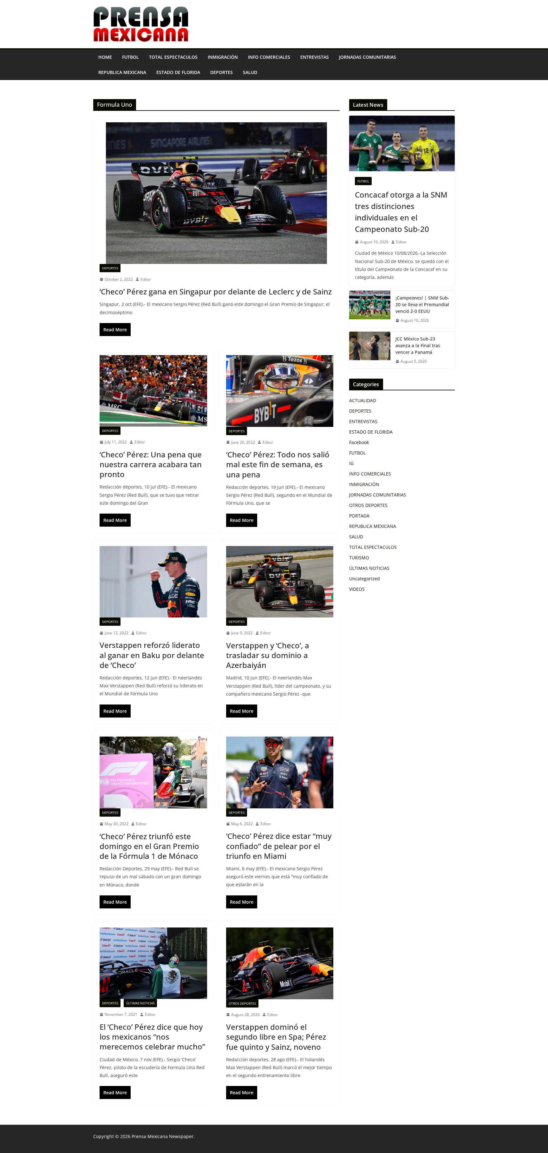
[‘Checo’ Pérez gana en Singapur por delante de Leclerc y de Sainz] (216, 193)
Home (105, 57)
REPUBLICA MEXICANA (122, 72)
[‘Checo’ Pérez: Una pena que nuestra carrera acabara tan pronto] (153, 391)
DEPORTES (221, 72)
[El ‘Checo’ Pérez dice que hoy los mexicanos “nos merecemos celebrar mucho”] (153, 963)
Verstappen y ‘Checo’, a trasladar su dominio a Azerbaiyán (267, 655)
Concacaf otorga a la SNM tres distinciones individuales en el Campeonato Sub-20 (401, 211)
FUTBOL (130, 57)
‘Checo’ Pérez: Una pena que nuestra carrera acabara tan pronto (151, 464)
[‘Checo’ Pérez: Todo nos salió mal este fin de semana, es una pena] (280, 391)
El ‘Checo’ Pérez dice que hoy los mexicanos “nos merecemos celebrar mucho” (152, 1037)
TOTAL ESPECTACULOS (173, 57)
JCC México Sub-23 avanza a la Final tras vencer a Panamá (417, 345)
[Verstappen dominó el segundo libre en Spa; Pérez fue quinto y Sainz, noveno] (280, 963)
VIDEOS (357, 589)
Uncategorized (364, 579)
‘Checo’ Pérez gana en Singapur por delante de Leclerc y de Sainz (216, 291)
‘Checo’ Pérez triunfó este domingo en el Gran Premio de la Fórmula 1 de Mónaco (149, 846)
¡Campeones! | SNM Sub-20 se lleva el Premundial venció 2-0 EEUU (422, 304)
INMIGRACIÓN (223, 57)
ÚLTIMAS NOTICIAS (140, 1003)
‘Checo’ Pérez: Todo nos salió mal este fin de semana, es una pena (277, 464)
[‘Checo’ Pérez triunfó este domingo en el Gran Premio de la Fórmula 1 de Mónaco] (153, 772)
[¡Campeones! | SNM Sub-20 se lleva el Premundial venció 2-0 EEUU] (369, 309)
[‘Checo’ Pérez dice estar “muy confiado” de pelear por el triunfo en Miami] (280, 772)
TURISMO (359, 558)
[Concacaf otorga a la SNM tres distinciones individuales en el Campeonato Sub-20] (402, 143)
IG (351, 463)
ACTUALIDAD (362, 400)
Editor (145, 279)
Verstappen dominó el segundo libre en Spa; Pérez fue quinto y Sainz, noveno (276, 1037)
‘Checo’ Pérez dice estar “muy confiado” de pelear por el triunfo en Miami (278, 846)
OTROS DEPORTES (242, 1003)
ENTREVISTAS (314, 57)
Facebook (359, 442)
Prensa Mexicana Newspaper (162, 1136)
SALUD (250, 72)
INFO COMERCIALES (269, 57)
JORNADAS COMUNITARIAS (367, 57)
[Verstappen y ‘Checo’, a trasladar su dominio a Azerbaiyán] (280, 582)
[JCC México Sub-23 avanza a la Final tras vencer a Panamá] (369, 350)
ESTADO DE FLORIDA (178, 72)
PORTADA (359, 516)
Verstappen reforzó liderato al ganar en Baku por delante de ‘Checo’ (152, 655)
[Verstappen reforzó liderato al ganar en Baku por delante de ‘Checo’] (153, 581)
